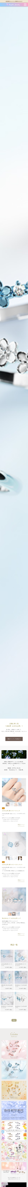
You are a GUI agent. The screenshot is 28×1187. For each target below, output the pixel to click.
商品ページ (21, 824)
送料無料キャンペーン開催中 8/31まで (14, 1)
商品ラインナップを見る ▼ (14, 738)
